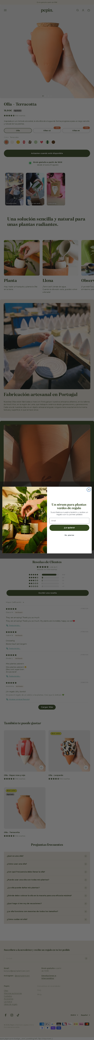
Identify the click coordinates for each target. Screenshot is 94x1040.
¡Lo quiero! (69, 527)
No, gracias (69, 535)
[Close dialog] (89, 490)
